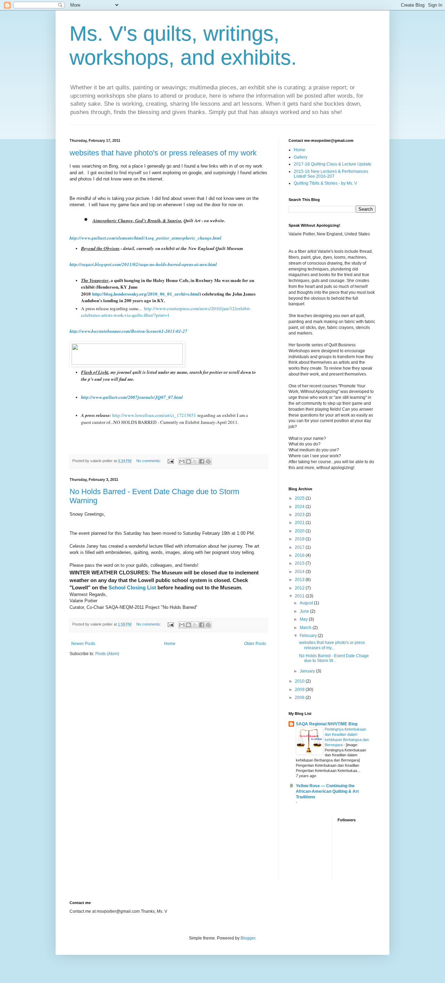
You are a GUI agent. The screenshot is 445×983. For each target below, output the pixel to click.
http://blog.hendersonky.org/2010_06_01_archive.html (146, 293)
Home (170, 643)
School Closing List (132, 587)
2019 (300, 539)
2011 (300, 596)
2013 (300, 579)
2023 (300, 514)
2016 (300, 555)
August (307, 603)
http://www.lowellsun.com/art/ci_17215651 (154, 415)
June (305, 611)
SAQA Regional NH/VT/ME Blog (326, 724)
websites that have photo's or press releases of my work (163, 152)
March (306, 627)
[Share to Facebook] (201, 461)
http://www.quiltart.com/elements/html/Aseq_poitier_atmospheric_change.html (145, 238)
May (304, 619)
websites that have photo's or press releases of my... (332, 645)
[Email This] (181, 461)
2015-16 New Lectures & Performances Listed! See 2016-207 (331, 174)
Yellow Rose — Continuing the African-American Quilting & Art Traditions (327, 791)
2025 (300, 498)
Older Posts (255, 643)
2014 (300, 571)
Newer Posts (83, 643)
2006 (300, 697)
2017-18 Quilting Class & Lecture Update (332, 164)
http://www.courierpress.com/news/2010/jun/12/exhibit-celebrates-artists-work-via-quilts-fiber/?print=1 (166, 311)
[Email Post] (170, 461)
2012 (300, 588)
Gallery (300, 157)
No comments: (149, 461)
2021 (300, 522)
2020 (300, 531)
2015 (300, 563)
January (308, 671)
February (309, 635)
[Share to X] (195, 461)
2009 (300, 689)
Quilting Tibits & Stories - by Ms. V (325, 183)
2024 (300, 506)
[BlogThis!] (188, 461)
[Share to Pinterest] (208, 461)
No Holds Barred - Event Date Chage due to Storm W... (334, 658)
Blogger (248, 938)
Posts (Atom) (107, 653)
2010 (300, 681)
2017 (300, 547)
